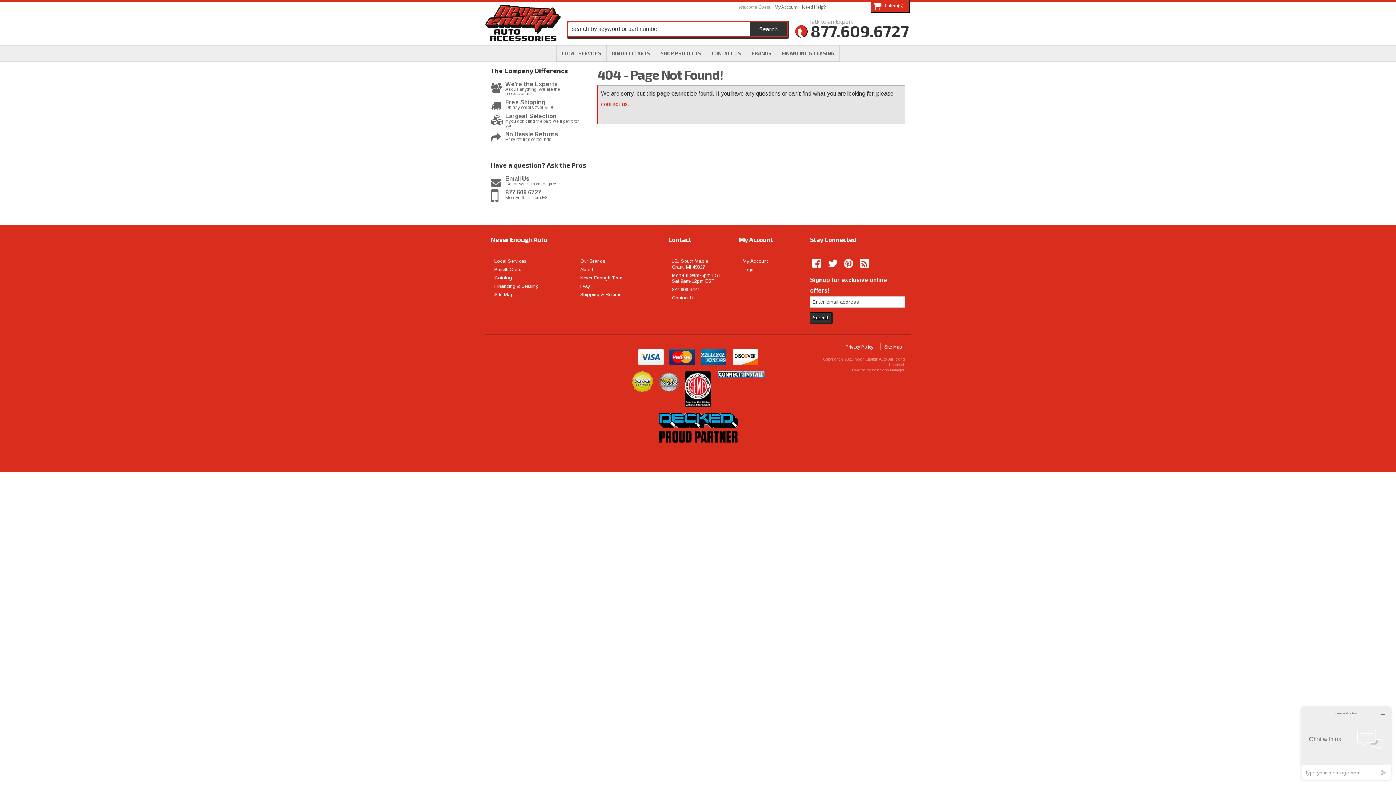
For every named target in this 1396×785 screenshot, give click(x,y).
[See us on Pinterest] (849, 263)
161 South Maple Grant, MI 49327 (690, 264)
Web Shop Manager (888, 370)
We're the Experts (531, 84)
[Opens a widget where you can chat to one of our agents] (1346, 743)
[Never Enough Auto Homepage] (523, 24)
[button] (681, 53)
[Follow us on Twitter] (833, 263)
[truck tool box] (698, 451)
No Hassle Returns (531, 134)
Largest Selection (531, 116)
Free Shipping (525, 102)
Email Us (517, 179)
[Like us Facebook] (817, 263)
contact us (614, 104)
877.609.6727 (523, 193)
